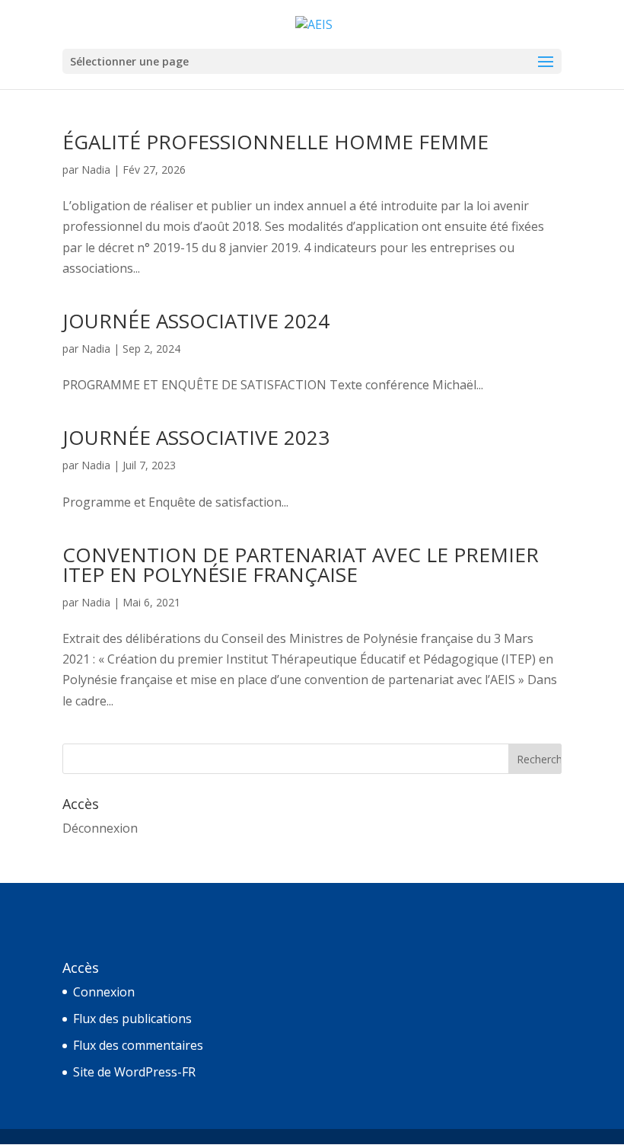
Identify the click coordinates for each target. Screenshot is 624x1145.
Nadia (95, 169)
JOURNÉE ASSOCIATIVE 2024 (196, 320)
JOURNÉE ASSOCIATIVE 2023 (196, 437)
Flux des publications (132, 1018)
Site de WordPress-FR (134, 1071)
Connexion (104, 991)
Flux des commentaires (138, 1045)
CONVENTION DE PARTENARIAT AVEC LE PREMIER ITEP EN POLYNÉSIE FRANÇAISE (300, 564)
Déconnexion (100, 828)
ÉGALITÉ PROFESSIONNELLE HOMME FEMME (275, 141)
